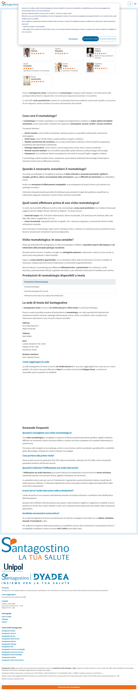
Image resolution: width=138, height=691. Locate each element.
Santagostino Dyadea (9, 657)
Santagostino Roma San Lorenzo (12, 652)
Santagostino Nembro (9, 641)
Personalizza (73, 39)
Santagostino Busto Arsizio (10, 639)
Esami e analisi (6, 617)
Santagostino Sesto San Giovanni (13, 660)
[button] (135, 4)
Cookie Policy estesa (48, 29)
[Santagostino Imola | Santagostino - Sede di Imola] (10, 4)
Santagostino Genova (9, 633)
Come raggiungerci (9, 594)
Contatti (5, 601)
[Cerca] (130, 4)
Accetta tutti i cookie (90, 39)
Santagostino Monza (8, 636)
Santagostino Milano (8, 631)
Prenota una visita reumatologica (69, 687)
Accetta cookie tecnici (107, 39)
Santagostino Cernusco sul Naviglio (13, 649)
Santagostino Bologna (9, 644)
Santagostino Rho (7, 647)
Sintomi (4, 622)
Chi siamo (5, 588)
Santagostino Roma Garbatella (12, 655)
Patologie (5, 619)
